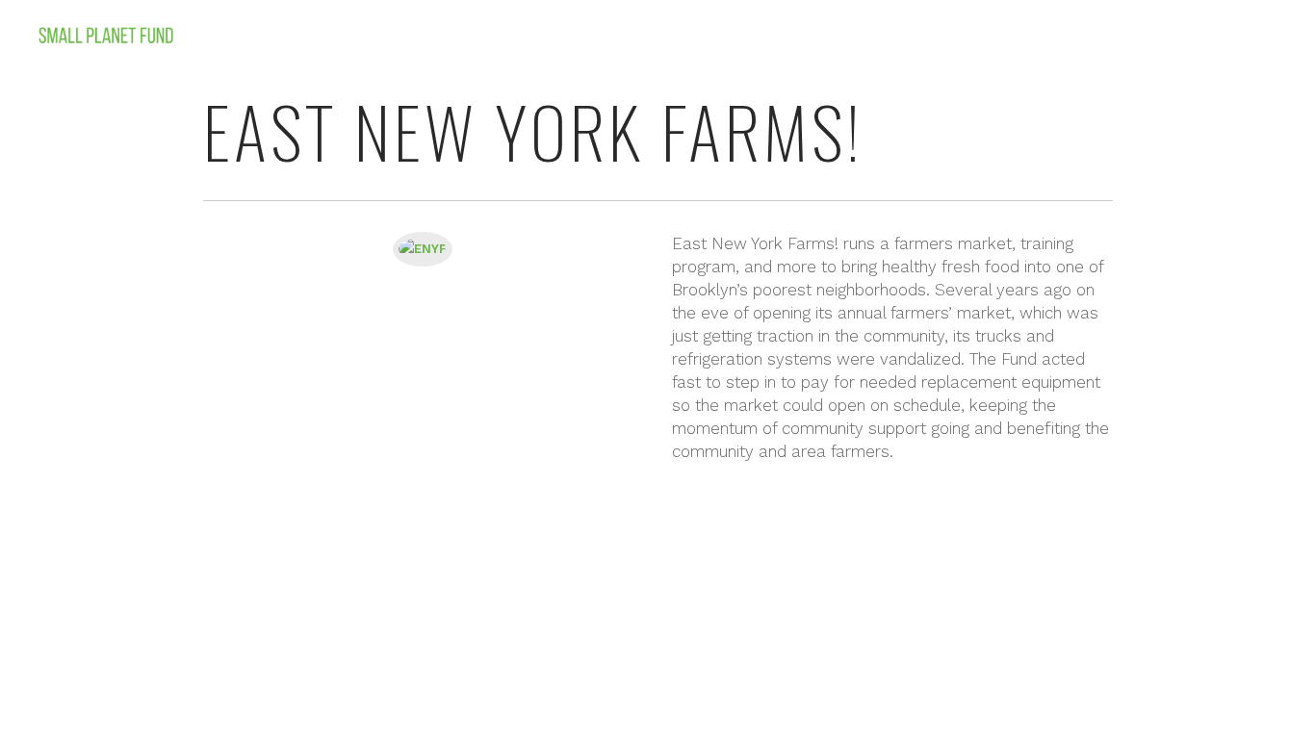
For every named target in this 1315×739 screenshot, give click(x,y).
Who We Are (1007, 36)
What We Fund (1125, 36)
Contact (1253, 36)
